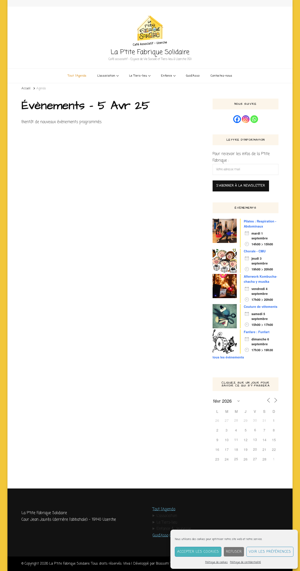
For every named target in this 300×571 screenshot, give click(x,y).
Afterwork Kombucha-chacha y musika (260, 279)
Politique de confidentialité (245, 562)
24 (227, 459)
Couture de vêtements (260, 306)
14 (264, 439)
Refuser (234, 551)
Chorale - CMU (255, 251)
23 (217, 459)
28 (264, 459)
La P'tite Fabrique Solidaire (150, 52)
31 (264, 420)
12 (246, 439)
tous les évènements (228, 357)
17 (227, 449)
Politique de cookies (216, 562)
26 (217, 420)
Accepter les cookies (198, 551)
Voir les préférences (270, 551)
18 (236, 449)
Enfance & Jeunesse (174, 529)
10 (227, 439)
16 (217, 449)
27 (227, 420)
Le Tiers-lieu (167, 522)
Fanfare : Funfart (256, 332)
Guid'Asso (160, 535)
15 (274, 439)
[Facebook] (237, 119)
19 (246, 449)
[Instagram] (245, 119)
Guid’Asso (193, 76)
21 (264, 449)
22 (274, 449)
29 (246, 420)
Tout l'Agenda (164, 509)
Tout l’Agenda (77, 76)
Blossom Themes (169, 563)
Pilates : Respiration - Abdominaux (260, 223)
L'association (167, 516)
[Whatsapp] (254, 119)
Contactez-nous (221, 76)
